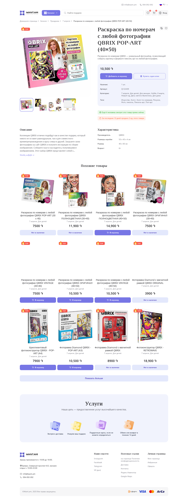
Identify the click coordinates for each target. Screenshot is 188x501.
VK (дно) (97, 470)
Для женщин (145, 93)
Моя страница (154, 458)
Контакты (125, 468)
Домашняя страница (28, 21)
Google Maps (126, 476)
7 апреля (66, 21)
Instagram (98, 458)
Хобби (153, 93)
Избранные (152, 462)
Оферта (151, 466)
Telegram (98, 466)
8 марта (160, 93)
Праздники (54, 21)
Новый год (125, 95)
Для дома (157, 95)
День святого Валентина (141, 95)
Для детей (134, 93)
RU (163, 4)
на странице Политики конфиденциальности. (130, 459)
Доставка (124, 464)
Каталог (43, 21)
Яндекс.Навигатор (128, 472)
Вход (165, 13)
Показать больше (94, 378)
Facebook (98, 462)
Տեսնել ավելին (26, 155)
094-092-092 (147, 5)
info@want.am (130, 5)
